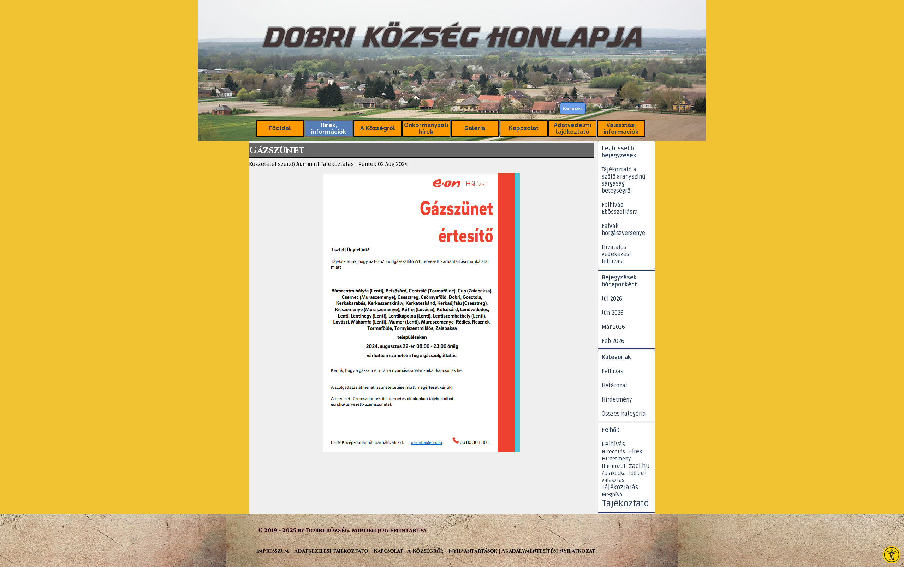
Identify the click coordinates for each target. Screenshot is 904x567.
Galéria (474, 128)
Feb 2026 (613, 341)
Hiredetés (613, 451)
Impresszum (272, 551)
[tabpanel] (454, 551)
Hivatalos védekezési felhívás (616, 254)
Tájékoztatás (620, 487)
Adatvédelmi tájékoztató (572, 128)
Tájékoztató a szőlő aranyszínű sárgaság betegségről (624, 180)
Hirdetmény (617, 399)
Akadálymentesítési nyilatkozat (548, 551)
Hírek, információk (328, 128)
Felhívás (612, 371)
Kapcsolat (524, 128)
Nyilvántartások (473, 551)
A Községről (377, 128)
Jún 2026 (613, 312)
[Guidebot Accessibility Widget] (891, 554)
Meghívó (612, 494)
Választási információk (620, 128)
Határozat (615, 385)
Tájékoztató (625, 503)
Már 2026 (613, 327)
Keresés (573, 108)
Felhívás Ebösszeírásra (620, 208)
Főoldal (280, 128)
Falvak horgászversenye (623, 230)
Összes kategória (624, 413)
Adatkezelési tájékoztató (331, 551)
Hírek (635, 451)
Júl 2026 (612, 298)
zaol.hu (639, 466)
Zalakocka (614, 473)
